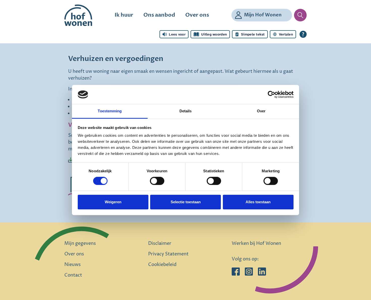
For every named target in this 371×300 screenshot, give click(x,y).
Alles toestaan (258, 202)
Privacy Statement (168, 254)
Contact (73, 275)
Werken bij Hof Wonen (256, 243)
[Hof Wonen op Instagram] (249, 271)
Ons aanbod (159, 15)
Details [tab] (185, 111)
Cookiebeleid (162, 264)
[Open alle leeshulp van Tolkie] (303, 34)
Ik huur (124, 15)
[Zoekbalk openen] (300, 15)
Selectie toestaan (186, 202)
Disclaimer (159, 243)
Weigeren (113, 202)
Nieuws (72, 264)
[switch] (157, 181)
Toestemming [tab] (110, 111)
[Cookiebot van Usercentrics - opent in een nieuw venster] (271, 94)
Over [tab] (261, 111)
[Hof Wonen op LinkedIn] (262, 271)
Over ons (197, 15)
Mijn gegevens (80, 243)
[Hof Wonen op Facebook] (236, 271)
